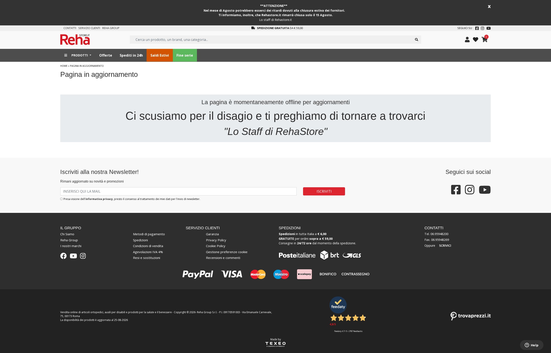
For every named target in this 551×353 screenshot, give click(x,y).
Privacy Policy (216, 240)
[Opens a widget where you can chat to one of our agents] (531, 345)
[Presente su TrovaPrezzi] (470, 316)
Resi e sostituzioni (146, 257)
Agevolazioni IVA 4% (148, 252)
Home (63, 65)
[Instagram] (482, 28)
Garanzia (212, 234)
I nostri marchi (70, 246)
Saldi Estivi (159, 55)
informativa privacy (99, 199)
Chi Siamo (67, 234)
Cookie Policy (215, 246)
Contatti (69, 28)
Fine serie (184, 55)
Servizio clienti (89, 28)
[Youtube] (488, 28)
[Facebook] (477, 28)
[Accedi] (467, 40)
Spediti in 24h (131, 55)
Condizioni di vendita (148, 246)
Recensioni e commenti (223, 257)
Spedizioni (140, 240)
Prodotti (80, 55)
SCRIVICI (445, 245)
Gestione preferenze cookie (227, 252)
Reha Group (110, 28)
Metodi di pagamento (149, 234)
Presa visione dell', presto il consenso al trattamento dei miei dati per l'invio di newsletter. (131, 199)
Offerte (105, 55)
